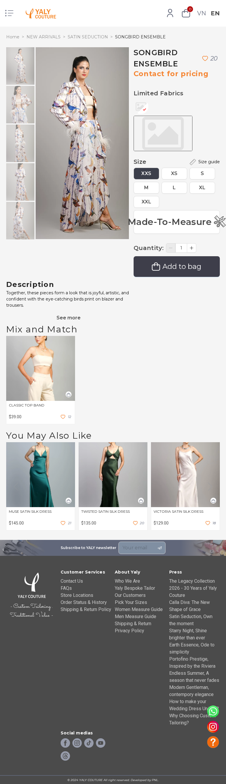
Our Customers (130, 595)
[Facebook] (65, 743)
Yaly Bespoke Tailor (135, 588)
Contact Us (72, 581)
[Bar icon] (9, 13)
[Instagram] (77, 743)
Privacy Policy (129, 630)
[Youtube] (100, 743)
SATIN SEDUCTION (88, 37)
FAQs (66, 588)
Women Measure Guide (139, 609)
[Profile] (170, 13)
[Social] (65, 756)
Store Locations (77, 595)
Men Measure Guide (135, 616)
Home (12, 37)
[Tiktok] (89, 743)
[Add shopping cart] (69, 394)
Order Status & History (84, 602)
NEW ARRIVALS (43, 37)
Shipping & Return (133, 623)
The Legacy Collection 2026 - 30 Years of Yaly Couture (193, 588)
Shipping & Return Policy (86, 609)
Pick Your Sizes (131, 602)
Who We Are (127, 581)
